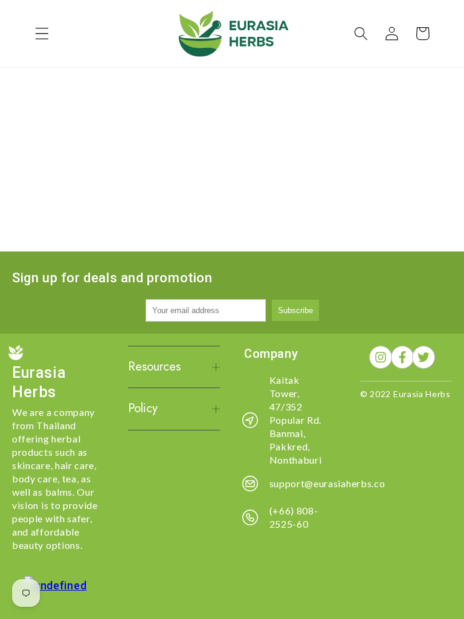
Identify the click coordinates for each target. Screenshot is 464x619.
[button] (42, 33)
